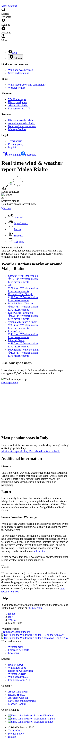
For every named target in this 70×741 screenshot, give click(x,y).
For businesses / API (19, 108)
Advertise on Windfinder (21, 123)
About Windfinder (18, 105)
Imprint (12, 147)
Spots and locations (18, 73)
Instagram (49, 718)
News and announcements (22, 126)
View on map (14, 154)
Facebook (30, 154)
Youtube (48, 721)
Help (15, 52)
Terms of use (15, 140)
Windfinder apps (17, 99)
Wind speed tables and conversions (27, 84)
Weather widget (16, 87)
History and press (17, 102)
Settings (18, 58)
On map (7, 208)
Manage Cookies (17, 129)
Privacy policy (16, 144)
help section (39, 551)
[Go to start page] (1, 2)
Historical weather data (20, 120)
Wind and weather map (20, 69)
